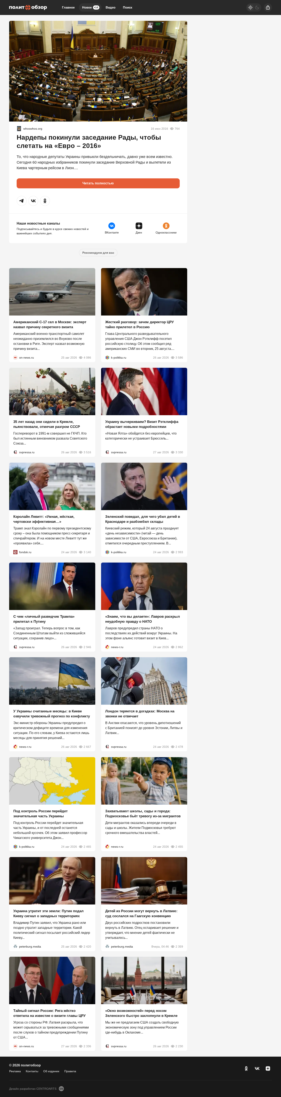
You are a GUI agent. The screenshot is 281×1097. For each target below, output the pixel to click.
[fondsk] (15, 552)
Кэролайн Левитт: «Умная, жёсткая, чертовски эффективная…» (43, 519)
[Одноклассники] (246, 1068)
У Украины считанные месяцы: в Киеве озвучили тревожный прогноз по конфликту (51, 713)
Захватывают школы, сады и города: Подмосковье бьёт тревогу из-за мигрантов (143, 813)
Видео (110, 7)
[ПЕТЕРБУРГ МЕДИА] (15, 946)
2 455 (179, 846)
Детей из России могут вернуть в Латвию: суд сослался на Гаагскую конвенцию (141, 913)
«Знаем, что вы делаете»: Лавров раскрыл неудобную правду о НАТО (142, 618)
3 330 (179, 452)
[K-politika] (107, 357)
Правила (70, 1071)
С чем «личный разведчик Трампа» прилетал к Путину (43, 618)
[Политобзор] (28, 7)
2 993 (179, 552)
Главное (68, 7)
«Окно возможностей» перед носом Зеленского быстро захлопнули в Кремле (141, 1013)
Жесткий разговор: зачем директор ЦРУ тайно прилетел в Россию (139, 324)
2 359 (179, 946)
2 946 (87, 647)
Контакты (32, 1071)
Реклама (15, 1071)
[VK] (257, 1068)
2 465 (87, 846)
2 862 (179, 647)
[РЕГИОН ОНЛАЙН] (107, 647)
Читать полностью (98, 183)
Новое (90, 7)
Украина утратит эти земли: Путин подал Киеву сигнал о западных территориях (48, 913)
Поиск (127, 7)
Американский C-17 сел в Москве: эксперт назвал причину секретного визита (49, 324)
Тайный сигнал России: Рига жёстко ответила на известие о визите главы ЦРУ (49, 1013)
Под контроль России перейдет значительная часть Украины (40, 813)
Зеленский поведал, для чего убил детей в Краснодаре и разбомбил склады (142, 519)
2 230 (179, 1046)
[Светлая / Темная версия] (253, 7)
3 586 (179, 357)
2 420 (87, 946)
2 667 (87, 746)
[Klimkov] (19, 128)
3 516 (87, 452)
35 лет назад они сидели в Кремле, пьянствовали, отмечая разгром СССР (46, 424)
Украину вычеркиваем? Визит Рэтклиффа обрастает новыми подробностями (141, 424)
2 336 (87, 1046)
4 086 (87, 357)
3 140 (87, 552)
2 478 (179, 746)
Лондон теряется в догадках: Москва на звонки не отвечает (139, 713)
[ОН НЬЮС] (15, 357)
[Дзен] (268, 1068)
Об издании (51, 1071)
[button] (22, 201)
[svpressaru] (15, 452)
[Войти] (268, 7)
